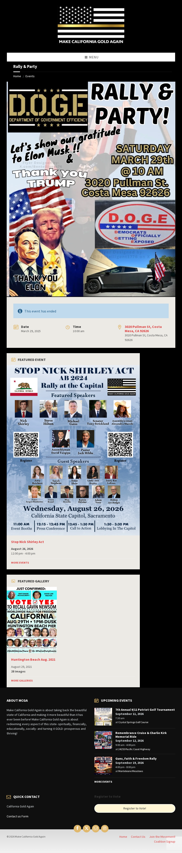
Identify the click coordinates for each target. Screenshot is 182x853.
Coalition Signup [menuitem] (164, 841)
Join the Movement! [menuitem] (162, 837)
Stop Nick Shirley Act (27, 542)
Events (30, 76)
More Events (20, 562)
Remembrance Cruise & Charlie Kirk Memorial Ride (141, 735)
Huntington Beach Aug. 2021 (33, 659)
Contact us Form (17, 816)
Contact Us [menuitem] (138, 837)
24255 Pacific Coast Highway (134, 749)
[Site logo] (91, 44)
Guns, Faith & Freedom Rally (135, 759)
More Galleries (22, 680)
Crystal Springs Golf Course (133, 722)
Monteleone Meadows (130, 771)
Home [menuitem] (123, 837)
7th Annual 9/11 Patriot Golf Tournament (145, 710)
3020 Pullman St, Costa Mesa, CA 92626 (143, 328)
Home (17, 76)
